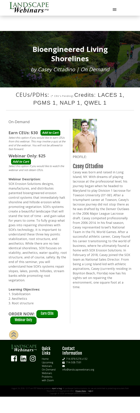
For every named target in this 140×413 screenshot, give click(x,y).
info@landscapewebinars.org (78, 369)
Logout (90, 391)
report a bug (57, 388)
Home (45, 358)
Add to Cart (50, 133)
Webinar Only (23, 320)
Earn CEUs (47, 313)
